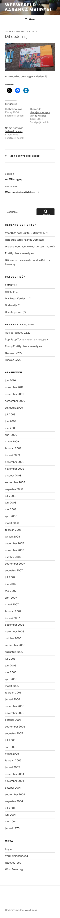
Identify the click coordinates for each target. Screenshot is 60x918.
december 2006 (14, 624)
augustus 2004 (14, 801)
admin (33, 32)
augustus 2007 (14, 570)
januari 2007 (12, 618)
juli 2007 (10, 577)
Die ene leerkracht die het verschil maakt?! (30, 246)
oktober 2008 (13, 475)
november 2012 (14, 387)
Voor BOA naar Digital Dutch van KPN (26, 232)
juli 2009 (10, 414)
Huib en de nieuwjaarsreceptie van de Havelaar (40, 112)
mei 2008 (10, 509)
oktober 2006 (13, 638)
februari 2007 (13, 611)
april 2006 (11, 679)
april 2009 (11, 434)
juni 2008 (10, 502)
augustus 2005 (14, 733)
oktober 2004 (13, 787)
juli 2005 (10, 740)
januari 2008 (12, 536)
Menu (32, 19)
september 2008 (15, 482)
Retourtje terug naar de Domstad (24, 239)
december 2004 (14, 774)
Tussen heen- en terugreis (32, 339)
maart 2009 (12, 441)
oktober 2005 (13, 719)
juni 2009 (10, 421)
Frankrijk (10, 291)
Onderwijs (11, 305)
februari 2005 (13, 760)
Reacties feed (13, 862)
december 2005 (14, 706)
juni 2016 (10, 380)
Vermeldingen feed (16, 855)
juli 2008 (10, 496)
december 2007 (14, 543)
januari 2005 (12, 767)
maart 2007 (12, 604)
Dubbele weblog (13, 109)
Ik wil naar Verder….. (16, 298)
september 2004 (15, 794)
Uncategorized (13, 312)
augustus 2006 (14, 651)
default (9, 284)
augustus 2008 (14, 489)
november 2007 (14, 550)
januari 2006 (12, 699)
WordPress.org (14, 869)
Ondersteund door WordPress (21, 910)
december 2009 (14, 394)
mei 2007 (10, 590)
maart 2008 (12, 523)
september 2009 (15, 400)
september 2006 (15, 645)
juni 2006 (10, 665)
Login (8, 849)
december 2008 (14, 461)
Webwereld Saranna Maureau (29, 7)
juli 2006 (10, 658)
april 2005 (11, 747)
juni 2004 (10, 814)
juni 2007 (10, 584)
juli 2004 (10, 808)
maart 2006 (12, 686)
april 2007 (11, 597)
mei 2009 (10, 428)
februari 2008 (13, 529)
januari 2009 (12, 455)
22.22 (27, 332)
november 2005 (14, 713)
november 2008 (14, 468)
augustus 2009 (14, 407)
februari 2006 (13, 692)
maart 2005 (12, 753)
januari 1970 (12, 828)
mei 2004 (10, 821)
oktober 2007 (13, 557)
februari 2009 (13, 448)
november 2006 (14, 631)
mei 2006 (10, 672)
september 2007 (15, 563)
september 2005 (15, 726)
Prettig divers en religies (19, 253)
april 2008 (11, 516)
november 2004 (14, 780)
